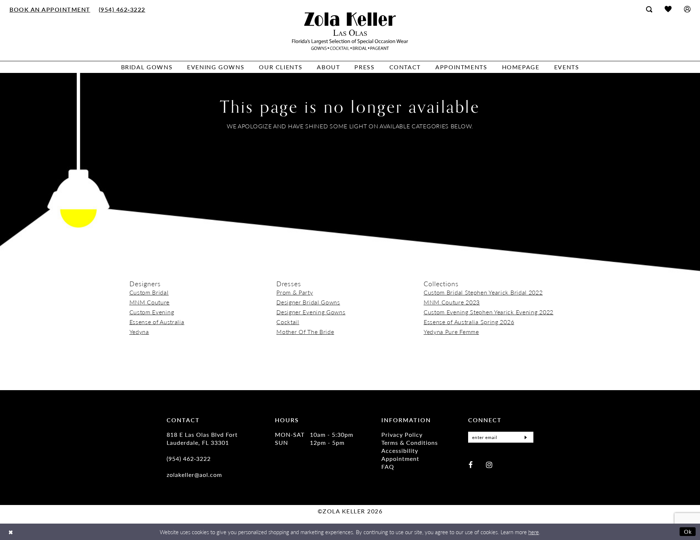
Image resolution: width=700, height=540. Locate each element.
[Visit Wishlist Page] (668, 8)
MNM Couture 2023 (452, 302)
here (533, 532)
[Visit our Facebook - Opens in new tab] (470, 464)
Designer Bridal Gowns (308, 302)
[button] (687, 8)
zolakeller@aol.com (194, 474)
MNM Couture (149, 302)
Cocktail (287, 322)
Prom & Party (294, 292)
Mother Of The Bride (305, 331)
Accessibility (399, 450)
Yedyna (139, 331)
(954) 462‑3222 (189, 458)
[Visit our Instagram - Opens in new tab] (489, 464)
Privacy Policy (402, 434)
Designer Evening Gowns (310, 312)
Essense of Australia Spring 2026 (469, 322)
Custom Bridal (149, 292)
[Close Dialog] (10, 531)
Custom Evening (151, 312)
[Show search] (649, 9)
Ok (688, 531)
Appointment (400, 458)
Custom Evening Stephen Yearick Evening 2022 (488, 312)
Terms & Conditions (409, 442)
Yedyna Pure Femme (451, 331)
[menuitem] (50, 9)
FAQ (387, 466)
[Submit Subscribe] (525, 437)
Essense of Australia (156, 322)
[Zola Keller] (350, 31)
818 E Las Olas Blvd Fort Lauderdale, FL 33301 (202, 438)
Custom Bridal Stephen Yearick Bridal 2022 (483, 292)
